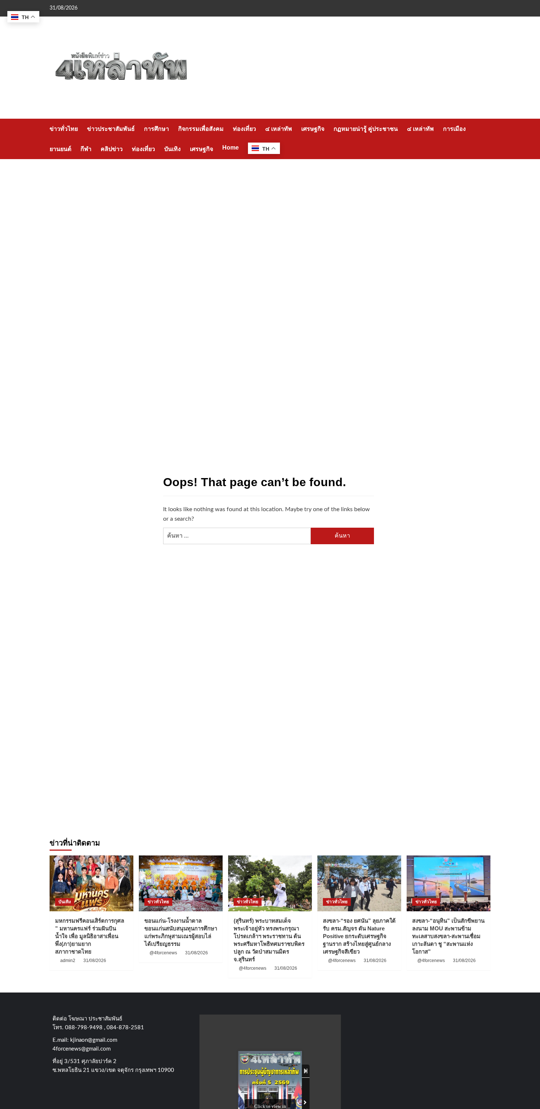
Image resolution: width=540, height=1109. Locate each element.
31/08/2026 (94, 960)
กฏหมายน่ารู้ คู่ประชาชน (366, 129)
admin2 (67, 960)
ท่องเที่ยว (244, 129)
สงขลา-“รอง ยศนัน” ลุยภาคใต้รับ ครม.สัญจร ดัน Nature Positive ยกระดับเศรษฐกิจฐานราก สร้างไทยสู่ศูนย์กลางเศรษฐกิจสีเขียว (359, 936)
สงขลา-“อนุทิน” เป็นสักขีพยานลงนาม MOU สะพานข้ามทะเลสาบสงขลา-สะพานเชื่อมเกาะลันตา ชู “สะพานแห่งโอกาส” (448, 936)
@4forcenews (163, 952)
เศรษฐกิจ (312, 129)
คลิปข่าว (112, 149)
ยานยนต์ (60, 149)
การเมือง (454, 129)
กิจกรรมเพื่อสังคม (201, 129)
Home (230, 147)
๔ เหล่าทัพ (278, 129)
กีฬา (85, 149)
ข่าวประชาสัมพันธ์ (111, 129)
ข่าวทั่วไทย (64, 129)
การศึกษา (156, 129)
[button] (485, 138)
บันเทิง (172, 149)
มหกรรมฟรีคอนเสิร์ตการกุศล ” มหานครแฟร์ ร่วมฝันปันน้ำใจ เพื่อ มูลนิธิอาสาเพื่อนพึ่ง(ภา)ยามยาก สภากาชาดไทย (89, 936)
